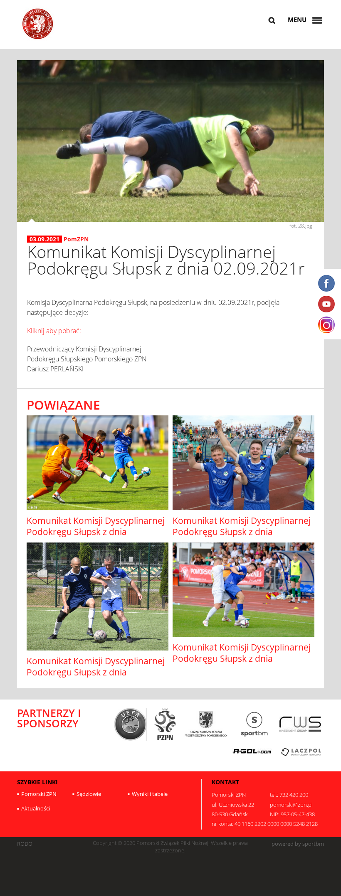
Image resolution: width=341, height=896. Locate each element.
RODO (24, 844)
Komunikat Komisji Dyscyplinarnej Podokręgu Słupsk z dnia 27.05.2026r (96, 672)
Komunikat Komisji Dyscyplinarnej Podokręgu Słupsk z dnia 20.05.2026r (242, 658)
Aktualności (35, 808)
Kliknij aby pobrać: (54, 330)
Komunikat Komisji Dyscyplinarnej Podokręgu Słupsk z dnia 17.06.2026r (242, 532)
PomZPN (76, 239)
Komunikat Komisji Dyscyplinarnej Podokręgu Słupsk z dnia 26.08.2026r (96, 532)
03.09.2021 (44, 239)
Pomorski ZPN (39, 794)
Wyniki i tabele (150, 794)
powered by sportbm (298, 844)
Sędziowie (89, 794)
